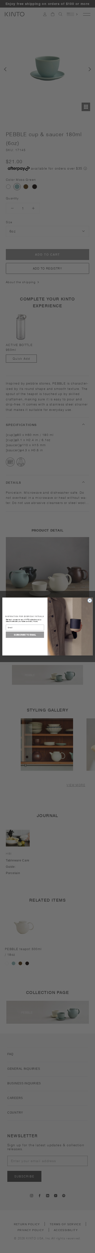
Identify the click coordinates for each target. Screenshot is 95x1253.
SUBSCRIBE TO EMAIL (25, 634)
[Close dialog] (90, 600)
